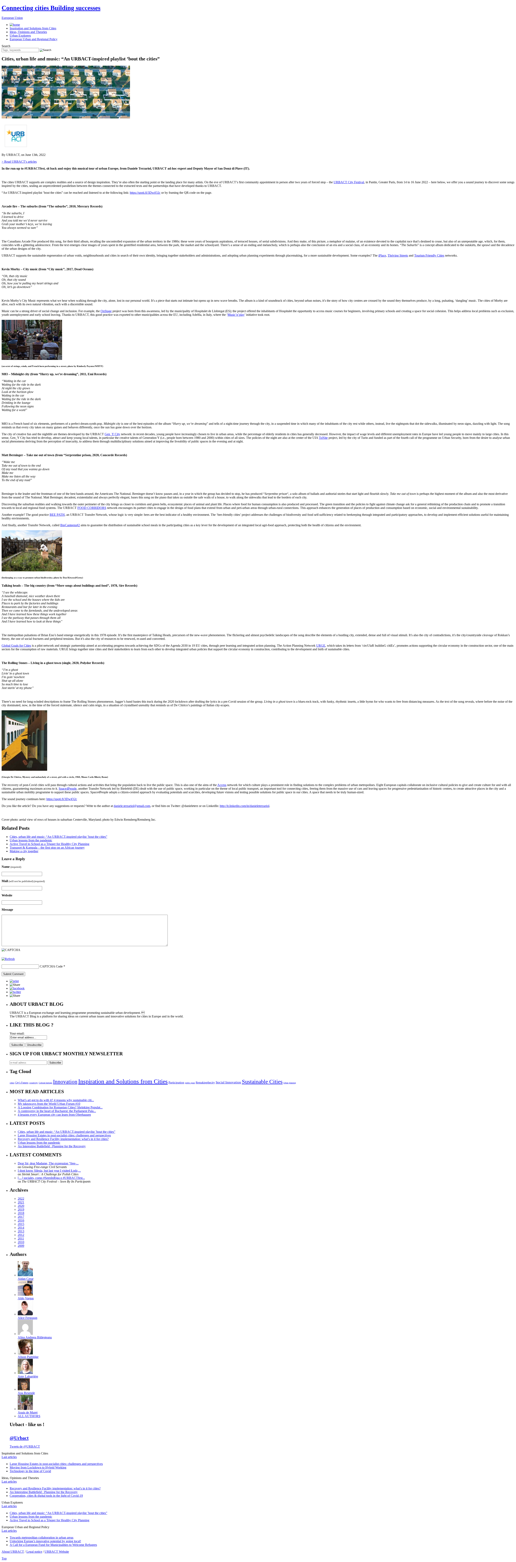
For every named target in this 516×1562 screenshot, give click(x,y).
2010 (21, 1242)
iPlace (382, 255)
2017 (21, 1216)
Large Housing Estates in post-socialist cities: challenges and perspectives (64, 1135)
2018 (21, 1213)
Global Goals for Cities (16, 645)
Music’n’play (236, 314)
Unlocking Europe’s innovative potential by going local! (45, 1541)
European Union (12, 18)
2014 (21, 1227)
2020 (21, 1206)
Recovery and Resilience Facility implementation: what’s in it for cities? (63, 1139)
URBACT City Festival (349, 182)
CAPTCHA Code (51, 966)
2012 (21, 1235)
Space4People (68, 788)
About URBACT (13, 1551)
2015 (21, 1224)
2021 (21, 1202)
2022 (21, 1198)
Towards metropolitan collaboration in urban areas (41, 1537)
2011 (21, 1238)
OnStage (106, 311)
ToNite (323, 437)
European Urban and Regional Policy (33, 39)
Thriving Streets (398, 255)
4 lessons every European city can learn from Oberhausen (54, 1114)
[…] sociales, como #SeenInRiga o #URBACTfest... (51, 1178)
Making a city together (24, 851)
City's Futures (21, 1082)
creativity (33, 1082)
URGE (320, 645)
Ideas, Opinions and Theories (28, 32)
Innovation (65, 1082)
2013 (21, 1231)
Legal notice (34, 1551)
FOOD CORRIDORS (91, 508)
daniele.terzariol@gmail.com (132, 806)
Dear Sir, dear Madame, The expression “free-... (48, 1163)
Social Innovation (228, 1082)
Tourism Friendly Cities (429, 255)
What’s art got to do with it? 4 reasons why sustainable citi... (56, 1100)
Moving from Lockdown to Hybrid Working (38, 1467)
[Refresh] (8, 959)
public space (190, 1083)
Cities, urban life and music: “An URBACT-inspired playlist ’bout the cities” (58, 836)
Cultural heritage (45, 1083)
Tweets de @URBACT (25, 1446)
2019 (21, 1209)
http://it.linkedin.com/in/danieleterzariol (244, 806)
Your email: (17, 1033)
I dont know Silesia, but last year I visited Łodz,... (49, 1170)
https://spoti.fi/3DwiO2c (145, 192)
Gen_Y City (112, 434)
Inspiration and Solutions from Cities (33, 28)
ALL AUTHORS (29, 1416)
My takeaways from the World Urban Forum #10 (49, 1103)
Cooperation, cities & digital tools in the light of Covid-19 (46, 1495)
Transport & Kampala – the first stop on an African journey (47, 847)
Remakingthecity (205, 1082)
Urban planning (289, 1083)
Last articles (9, 1457)
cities (12, 1082)
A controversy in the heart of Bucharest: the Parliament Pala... (57, 1111)
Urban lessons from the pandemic (31, 840)
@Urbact (19, 1438)
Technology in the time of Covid (30, 1471)
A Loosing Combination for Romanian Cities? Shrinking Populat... (60, 1107)
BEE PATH (57, 514)
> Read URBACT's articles (19, 161)
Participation (176, 1082)
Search (6, 46)
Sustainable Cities (262, 1081)
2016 (21, 1220)
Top (4, 1558)
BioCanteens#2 (70, 525)
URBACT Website (57, 1551)
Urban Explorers (20, 35)
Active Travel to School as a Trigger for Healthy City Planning (49, 844)
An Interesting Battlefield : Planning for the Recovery (52, 1146)
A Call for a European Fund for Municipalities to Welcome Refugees (53, 1544)
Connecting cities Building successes (51, 7)
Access (221, 785)
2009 (21, 1245)
